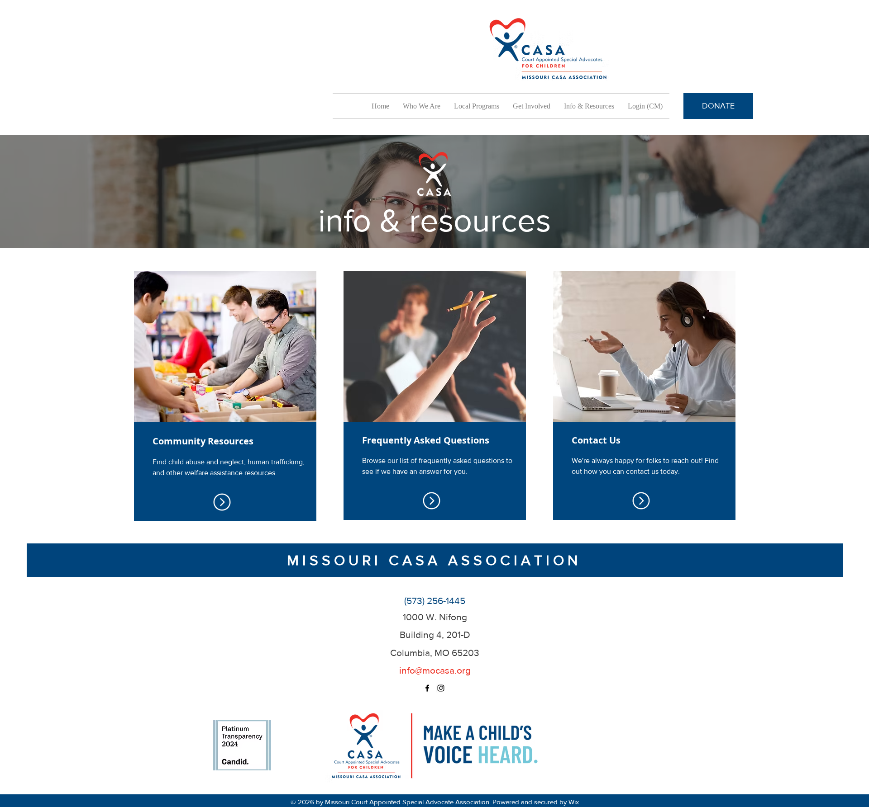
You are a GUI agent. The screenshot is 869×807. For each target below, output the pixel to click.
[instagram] (440, 688)
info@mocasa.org (435, 670)
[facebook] (427, 688)
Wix (573, 802)
